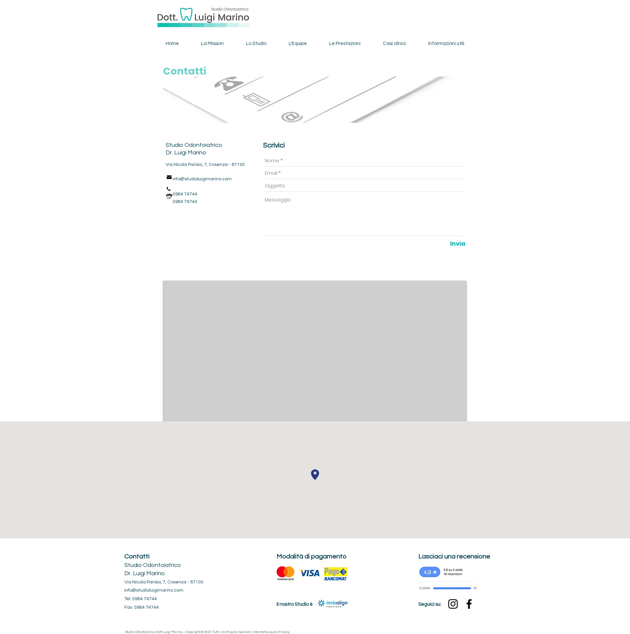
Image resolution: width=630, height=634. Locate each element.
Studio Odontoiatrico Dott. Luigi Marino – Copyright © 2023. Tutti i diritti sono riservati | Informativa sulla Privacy (207, 632)
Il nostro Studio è (295, 604)
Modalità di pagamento (311, 556)
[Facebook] (469, 604)
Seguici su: (429, 604)
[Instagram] (453, 604)
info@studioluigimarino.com (202, 179)
